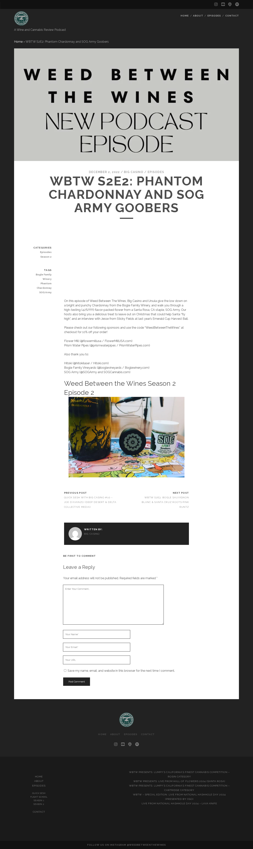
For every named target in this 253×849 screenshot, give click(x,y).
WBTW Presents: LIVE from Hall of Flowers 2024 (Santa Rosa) (179, 781)
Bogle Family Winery (43, 276)
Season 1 (39, 800)
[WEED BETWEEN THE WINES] (21, 24)
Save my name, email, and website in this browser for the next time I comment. (121, 670)
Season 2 (45, 256)
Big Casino (133, 172)
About (198, 15)
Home (185, 15)
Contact (232, 15)
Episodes (214, 15)
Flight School (38, 797)
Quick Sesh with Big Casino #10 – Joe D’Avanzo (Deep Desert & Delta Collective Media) (90, 502)
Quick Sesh (38, 793)
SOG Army (45, 292)
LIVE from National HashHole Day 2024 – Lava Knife (179, 803)
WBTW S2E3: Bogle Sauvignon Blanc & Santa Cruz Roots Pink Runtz (165, 502)
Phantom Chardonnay (44, 285)
